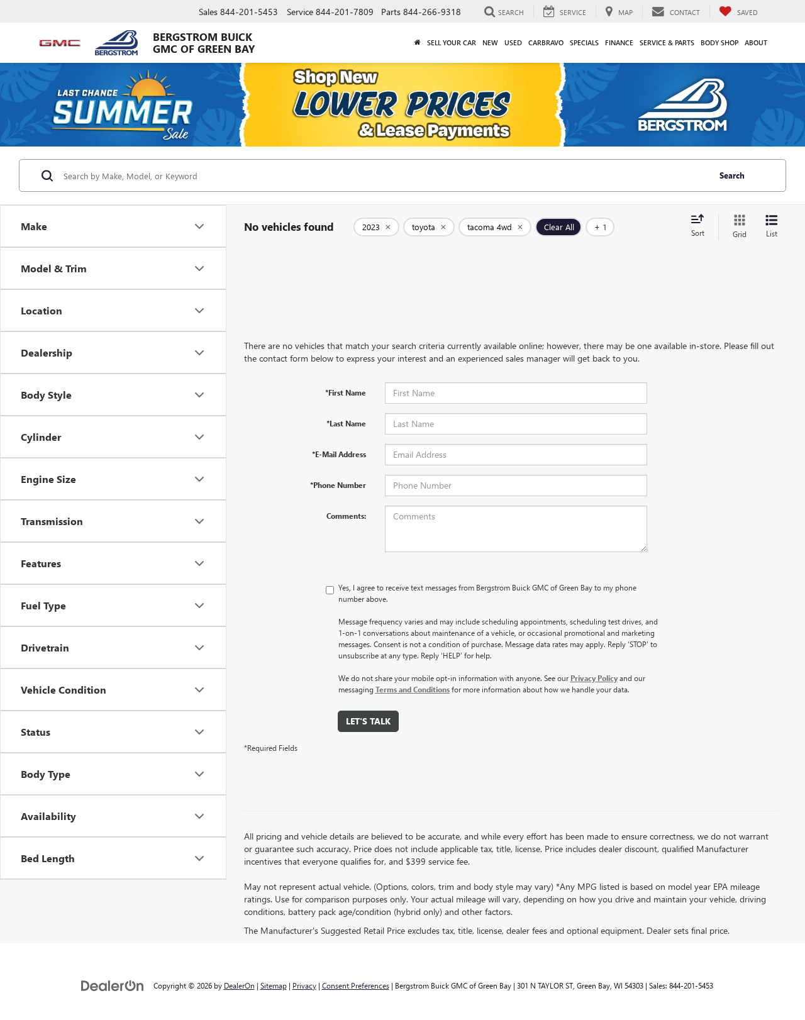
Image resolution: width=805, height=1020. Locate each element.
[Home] (417, 43)
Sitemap (273, 985)
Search (732, 175)
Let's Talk (368, 721)
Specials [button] (584, 42)
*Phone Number (338, 485)
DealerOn (239, 985)
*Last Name (346, 423)
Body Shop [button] (719, 42)
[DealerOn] (112, 985)
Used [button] (513, 42)
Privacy (304, 985)
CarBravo (546, 42)
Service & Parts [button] (667, 42)
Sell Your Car (451, 42)
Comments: (346, 516)
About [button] (756, 42)
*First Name (345, 392)
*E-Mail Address (339, 454)
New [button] (490, 42)
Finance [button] (619, 42)
